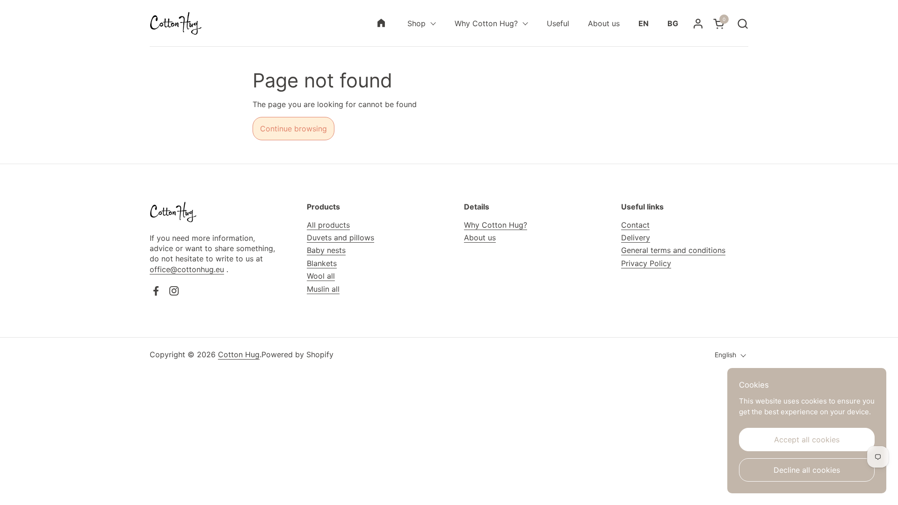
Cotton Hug (239, 354)
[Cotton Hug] (176, 23)
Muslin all (323, 289)
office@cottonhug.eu (187, 269)
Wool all (321, 276)
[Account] (698, 23)
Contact (635, 225)
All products (328, 225)
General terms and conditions (673, 250)
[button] (742, 23)
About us (480, 237)
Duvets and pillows (340, 237)
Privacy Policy (646, 263)
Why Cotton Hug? (495, 225)
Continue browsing (293, 128)
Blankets (322, 263)
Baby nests (326, 250)
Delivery (635, 237)
